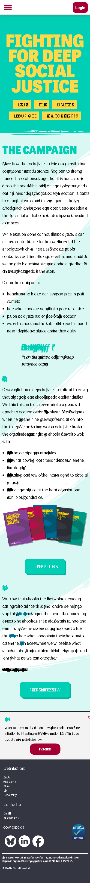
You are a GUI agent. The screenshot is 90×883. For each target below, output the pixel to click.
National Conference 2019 (61, 115)
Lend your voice (24, 115)
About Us (6, 777)
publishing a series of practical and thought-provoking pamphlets (21, 613)
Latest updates (22, 104)
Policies (6, 786)
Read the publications (45, 566)
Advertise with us (9, 782)
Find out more (45, 749)
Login (80, 7)
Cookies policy (9, 795)
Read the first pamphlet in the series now (45, 689)
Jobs (4, 790)
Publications (64, 104)
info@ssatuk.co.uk (12, 818)
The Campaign (42, 104)
